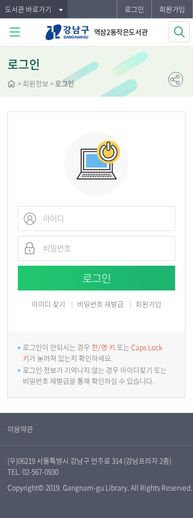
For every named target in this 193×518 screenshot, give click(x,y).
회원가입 (172, 9)
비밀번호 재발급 (100, 304)
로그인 (134, 9)
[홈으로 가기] (11, 84)
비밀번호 (29, 248)
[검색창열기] (179, 32)
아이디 (29, 218)
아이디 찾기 (48, 303)
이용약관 (20, 429)
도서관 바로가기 (28, 9)
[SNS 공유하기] (175, 79)
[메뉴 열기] (15, 32)
